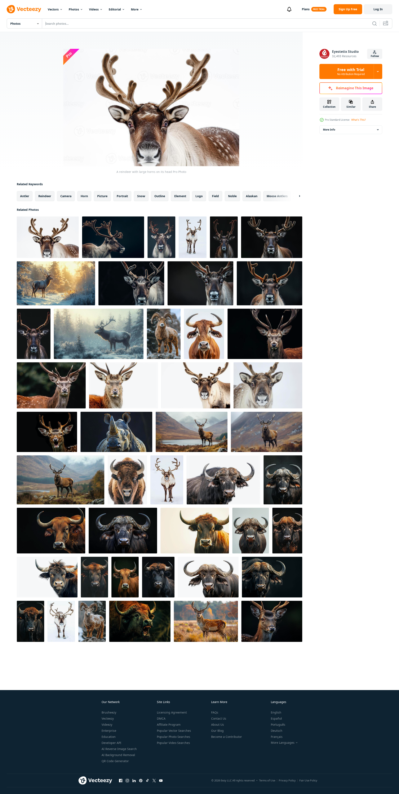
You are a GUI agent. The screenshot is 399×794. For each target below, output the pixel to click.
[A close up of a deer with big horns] (123, 385)
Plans (306, 9)
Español (276, 718)
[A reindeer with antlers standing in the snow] (61, 621)
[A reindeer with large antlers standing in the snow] (166, 479)
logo (199, 196)
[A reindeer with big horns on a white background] (195, 385)
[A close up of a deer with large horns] (264, 334)
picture (102, 196)
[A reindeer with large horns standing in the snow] (193, 237)
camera (65, 196)
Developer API (111, 743)
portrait (122, 196)
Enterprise (109, 731)
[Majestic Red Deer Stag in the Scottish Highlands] (191, 432)
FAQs (214, 712)
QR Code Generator (115, 761)
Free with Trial (351, 71)
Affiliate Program (169, 725)
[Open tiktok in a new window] (147, 780)
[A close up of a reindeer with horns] (224, 237)
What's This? (358, 120)
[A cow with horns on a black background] (125, 577)
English (276, 712)
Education (109, 737)
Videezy (107, 725)
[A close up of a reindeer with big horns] (131, 283)
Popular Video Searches (173, 743)
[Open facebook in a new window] (120, 780)
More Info (329, 129)
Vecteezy (108, 718)
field (215, 196)
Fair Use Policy (308, 780)
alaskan (251, 196)
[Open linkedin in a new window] (134, 780)
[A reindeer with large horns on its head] (48, 237)
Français (277, 737)
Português (278, 725)
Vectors (53, 9)
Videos (94, 9)
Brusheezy (109, 712)
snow (141, 196)
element (180, 196)
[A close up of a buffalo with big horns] (287, 530)
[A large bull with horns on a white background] (208, 577)
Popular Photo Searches (173, 737)
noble (232, 196)
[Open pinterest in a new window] (140, 780)
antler (24, 196)
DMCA (161, 718)
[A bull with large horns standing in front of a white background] (204, 334)
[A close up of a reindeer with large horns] (271, 237)
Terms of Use (267, 780)
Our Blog (217, 731)
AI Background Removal (118, 755)
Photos (74, 9)
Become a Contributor (226, 737)
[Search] (374, 23)
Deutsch (276, 731)
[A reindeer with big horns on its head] (161, 237)
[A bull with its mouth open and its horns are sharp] (139, 621)
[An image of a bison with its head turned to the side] (127, 479)
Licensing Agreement (172, 712)
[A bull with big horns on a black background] (30, 621)
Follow (375, 56)
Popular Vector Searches (174, 731)
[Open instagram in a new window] (127, 780)
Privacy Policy (287, 780)
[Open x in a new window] (154, 780)
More (134, 9)
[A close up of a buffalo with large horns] (223, 479)
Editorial (115, 9)
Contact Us (218, 718)
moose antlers (277, 196)
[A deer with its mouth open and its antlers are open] (47, 432)
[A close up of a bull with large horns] (51, 530)
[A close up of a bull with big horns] (94, 577)
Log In (378, 9)
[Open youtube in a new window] (161, 780)
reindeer (44, 196)
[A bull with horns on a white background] (47, 577)
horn (84, 196)
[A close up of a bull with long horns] (194, 530)
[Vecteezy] (24, 9)
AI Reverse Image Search (119, 749)
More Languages (282, 742)
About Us (217, 725)
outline (159, 196)
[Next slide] (296, 196)
